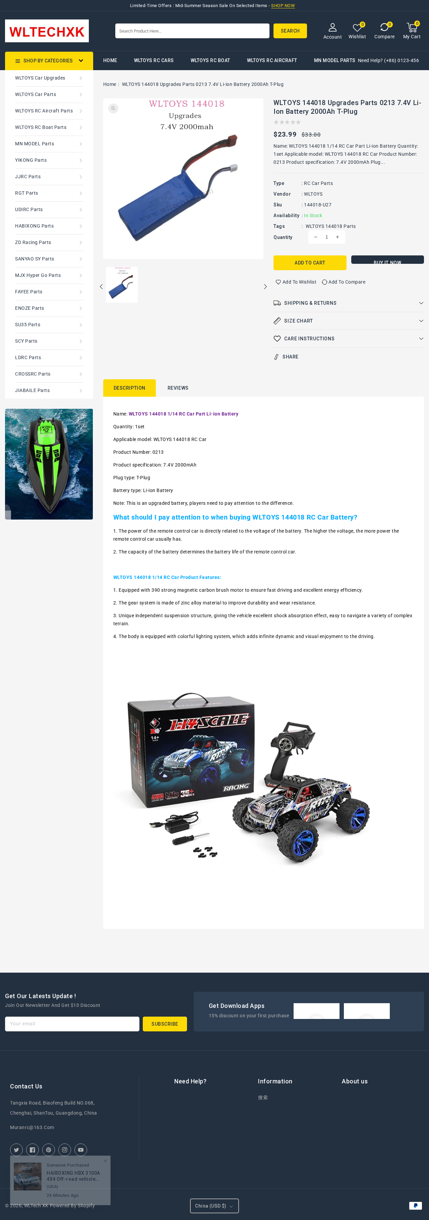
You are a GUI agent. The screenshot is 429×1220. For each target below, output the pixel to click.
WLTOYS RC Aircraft (272, 60)
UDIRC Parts (29, 209)
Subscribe (164, 1024)
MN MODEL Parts (335, 60)
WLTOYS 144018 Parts (331, 226)
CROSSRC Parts (33, 374)
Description (130, 388)
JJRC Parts (28, 176)
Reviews (178, 388)
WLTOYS (313, 194)
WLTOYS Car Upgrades (40, 78)
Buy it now (387, 262)
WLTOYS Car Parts (35, 94)
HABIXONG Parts (34, 226)
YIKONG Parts (31, 160)
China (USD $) (210, 1206)
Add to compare (346, 282)
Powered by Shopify (72, 1205)
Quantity (282, 237)
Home (109, 84)
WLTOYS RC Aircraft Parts (44, 110)
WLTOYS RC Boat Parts (40, 127)
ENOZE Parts (29, 308)
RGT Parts (26, 193)
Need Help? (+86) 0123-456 (388, 60)
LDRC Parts (28, 357)
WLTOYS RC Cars (154, 60)
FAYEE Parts (29, 291)
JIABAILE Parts (32, 390)
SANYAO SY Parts (34, 258)
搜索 (263, 1097)
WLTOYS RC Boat (210, 60)
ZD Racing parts (33, 242)
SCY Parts (26, 341)
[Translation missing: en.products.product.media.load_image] (122, 285)
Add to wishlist (300, 282)
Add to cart (310, 262)
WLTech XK (36, 1205)
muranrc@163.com (32, 1127)
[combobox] (192, 30)
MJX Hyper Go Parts (38, 275)
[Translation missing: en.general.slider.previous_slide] (102, 288)
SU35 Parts (27, 324)
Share (291, 356)
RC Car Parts (318, 183)
